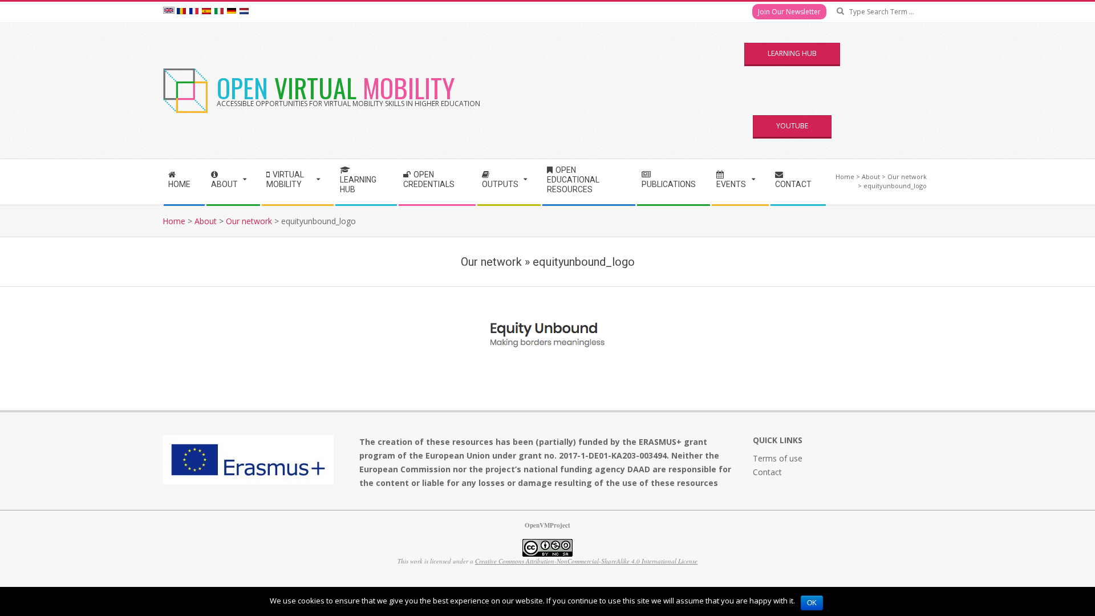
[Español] (206, 12)
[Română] (181, 12)
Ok (812, 603)
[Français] (194, 12)
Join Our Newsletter (789, 12)
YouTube (792, 126)
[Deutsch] (231, 12)
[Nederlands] (244, 12)
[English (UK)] (169, 12)
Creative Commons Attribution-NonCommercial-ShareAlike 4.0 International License (586, 561)
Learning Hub (792, 53)
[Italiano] (219, 12)
